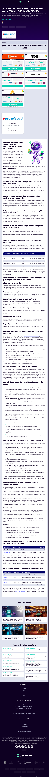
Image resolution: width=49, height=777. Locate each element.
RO (23, 750)
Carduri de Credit (7, 552)
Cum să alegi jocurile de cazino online (24, 706)
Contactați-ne (24, 724)
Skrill (5, 579)
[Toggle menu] (2, 1)
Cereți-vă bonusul (12, 68)
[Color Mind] (18, 762)
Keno (24, 690)
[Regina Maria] (11, 762)
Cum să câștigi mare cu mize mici (24, 708)
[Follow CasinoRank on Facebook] (16, 746)
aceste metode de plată (20, 591)
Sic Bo (24, 693)
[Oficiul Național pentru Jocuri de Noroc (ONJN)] (5, 762)
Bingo (24, 688)
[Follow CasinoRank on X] (22, 746)
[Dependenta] (37, 762)
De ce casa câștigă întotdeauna (24, 704)
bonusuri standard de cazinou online (31, 336)
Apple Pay (6, 584)
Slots (24, 695)
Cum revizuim (24, 726)
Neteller (5, 582)
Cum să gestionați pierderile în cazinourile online (24, 713)
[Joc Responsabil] (27, 762)
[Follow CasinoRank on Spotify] (29, 746)
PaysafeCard (7, 574)
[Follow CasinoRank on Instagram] (19, 746)
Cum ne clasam (24, 729)
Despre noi (24, 722)
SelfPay (5, 577)
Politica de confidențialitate (24, 731)
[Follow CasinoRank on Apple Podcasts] (32, 746)
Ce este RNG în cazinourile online (24, 711)
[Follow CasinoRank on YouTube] (25, 746)
